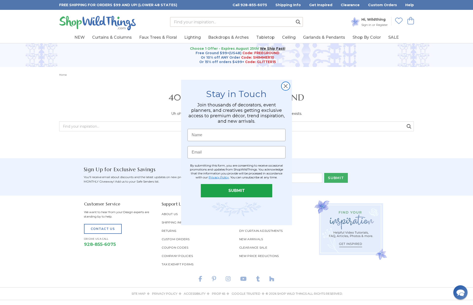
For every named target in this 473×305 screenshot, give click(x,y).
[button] (460, 292)
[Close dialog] (285, 86)
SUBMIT (236, 190)
